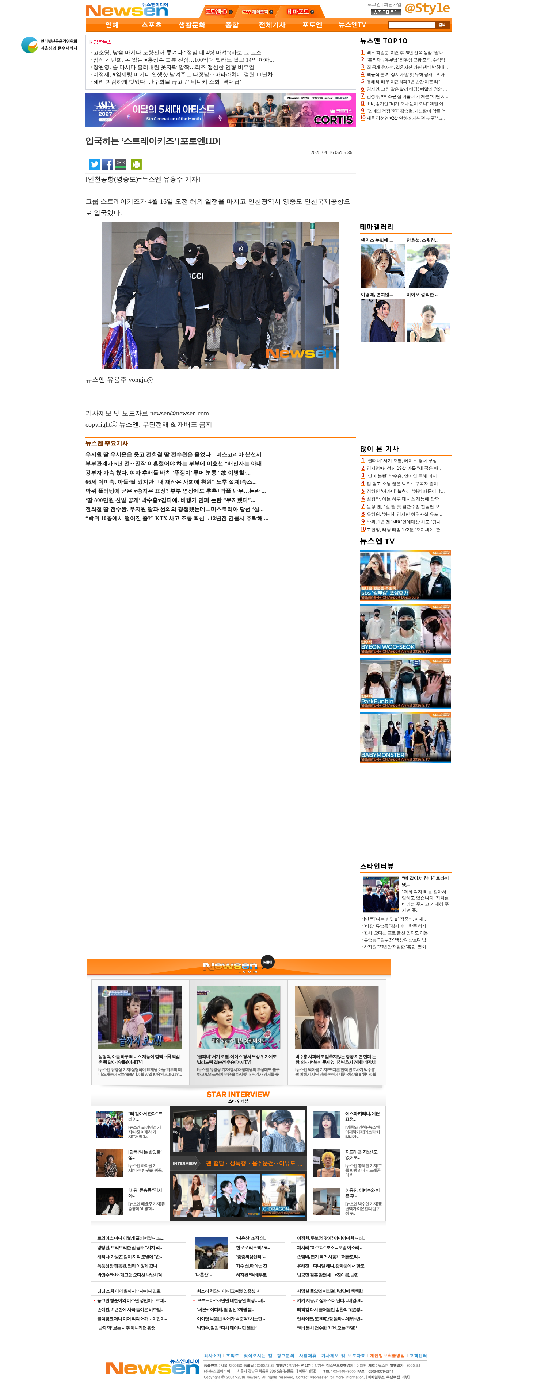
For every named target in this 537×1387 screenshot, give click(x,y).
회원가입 (392, 4)
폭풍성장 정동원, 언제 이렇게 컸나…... (130, 1265)
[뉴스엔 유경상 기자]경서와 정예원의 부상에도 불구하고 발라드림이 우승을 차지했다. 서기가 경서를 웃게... (238, 1074)
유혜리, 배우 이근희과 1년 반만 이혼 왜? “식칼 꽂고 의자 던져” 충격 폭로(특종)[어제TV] (446, 81)
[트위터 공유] (94, 163)
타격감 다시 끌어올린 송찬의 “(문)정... (329, 1309)
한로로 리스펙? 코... (253, 1247)
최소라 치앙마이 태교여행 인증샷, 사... (230, 1291)
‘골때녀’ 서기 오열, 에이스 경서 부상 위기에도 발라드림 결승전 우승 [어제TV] (237, 1059)
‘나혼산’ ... (203, 1274)
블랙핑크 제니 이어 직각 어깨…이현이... (132, 1318)
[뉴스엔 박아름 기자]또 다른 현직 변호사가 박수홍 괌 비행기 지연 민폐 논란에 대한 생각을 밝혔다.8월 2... (335, 1074)
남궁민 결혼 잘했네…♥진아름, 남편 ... (329, 1275)
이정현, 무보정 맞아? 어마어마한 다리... (331, 1238)
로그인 (374, 4)
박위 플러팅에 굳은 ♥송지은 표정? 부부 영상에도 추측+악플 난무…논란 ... (175, 491)
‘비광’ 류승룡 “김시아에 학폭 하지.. (396, 926)
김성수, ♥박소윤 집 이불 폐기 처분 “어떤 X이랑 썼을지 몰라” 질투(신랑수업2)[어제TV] (445, 96)
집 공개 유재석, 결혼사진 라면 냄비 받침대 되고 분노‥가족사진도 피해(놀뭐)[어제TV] (446, 67)
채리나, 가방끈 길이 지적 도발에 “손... (129, 1256)
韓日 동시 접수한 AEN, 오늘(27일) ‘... (328, 1327)
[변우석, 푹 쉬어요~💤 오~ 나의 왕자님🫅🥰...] (405, 653)
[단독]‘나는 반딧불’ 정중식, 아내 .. (395, 919)
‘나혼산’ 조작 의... (251, 1238)
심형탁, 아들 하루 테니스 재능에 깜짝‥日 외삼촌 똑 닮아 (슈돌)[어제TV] (139, 1059)
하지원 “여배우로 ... (253, 1275)
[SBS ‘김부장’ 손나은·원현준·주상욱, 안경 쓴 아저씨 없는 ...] (405, 599)
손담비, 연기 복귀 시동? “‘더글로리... (328, 1256)
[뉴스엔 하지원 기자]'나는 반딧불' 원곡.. (145, 1167)
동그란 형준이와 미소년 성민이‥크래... (131, 1300)
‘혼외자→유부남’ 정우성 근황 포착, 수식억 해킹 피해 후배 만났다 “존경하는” (437, 59)
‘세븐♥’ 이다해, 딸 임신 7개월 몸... (225, 1309)
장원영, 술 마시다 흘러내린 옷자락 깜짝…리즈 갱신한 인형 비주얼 (173, 67)
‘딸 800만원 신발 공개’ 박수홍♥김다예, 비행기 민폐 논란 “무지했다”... (170, 500)
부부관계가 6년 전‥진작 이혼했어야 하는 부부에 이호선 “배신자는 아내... (175, 463)
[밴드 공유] (120, 163)
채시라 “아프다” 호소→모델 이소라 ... (329, 1247)
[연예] (111, 30)
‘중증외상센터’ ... (250, 1256)
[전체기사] (272, 30)
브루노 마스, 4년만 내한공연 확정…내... (231, 1300)
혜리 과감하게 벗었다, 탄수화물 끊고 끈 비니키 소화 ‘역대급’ (167, 82)
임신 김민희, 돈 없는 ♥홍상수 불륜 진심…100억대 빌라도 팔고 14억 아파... (183, 60)
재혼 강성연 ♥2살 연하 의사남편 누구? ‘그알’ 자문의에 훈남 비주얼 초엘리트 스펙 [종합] (447, 118)
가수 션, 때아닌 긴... (252, 1265)
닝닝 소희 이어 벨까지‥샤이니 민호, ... (130, 1291)
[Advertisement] (406, 170)
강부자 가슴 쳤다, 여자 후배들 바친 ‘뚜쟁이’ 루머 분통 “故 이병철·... (168, 473)
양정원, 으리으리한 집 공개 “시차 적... (129, 1247)
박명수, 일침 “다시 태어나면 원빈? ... (228, 1327)
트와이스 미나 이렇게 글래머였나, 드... (130, 1238)
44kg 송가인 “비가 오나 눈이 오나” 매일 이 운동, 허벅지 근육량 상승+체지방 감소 (440, 103)
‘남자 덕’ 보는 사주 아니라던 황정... (127, 1327)
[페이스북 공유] (107, 163)
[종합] (232, 30)
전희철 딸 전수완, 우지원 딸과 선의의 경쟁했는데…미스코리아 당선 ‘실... (174, 509)
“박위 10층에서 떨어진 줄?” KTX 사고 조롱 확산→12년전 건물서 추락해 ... (176, 518)
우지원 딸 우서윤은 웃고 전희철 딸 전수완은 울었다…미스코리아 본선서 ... (176, 454)
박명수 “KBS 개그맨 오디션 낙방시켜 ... (131, 1275)
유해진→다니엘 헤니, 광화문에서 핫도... (331, 1265)
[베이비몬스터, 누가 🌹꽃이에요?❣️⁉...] (405, 761)
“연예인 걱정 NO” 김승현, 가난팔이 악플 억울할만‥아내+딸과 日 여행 (431, 111)
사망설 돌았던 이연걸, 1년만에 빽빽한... (331, 1291)
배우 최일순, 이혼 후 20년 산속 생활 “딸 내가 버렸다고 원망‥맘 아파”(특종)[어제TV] (444, 52)
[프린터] (136, 163)
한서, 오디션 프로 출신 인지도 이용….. (399, 932)
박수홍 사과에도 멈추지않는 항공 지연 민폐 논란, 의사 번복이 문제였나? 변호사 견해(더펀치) (335, 1059)
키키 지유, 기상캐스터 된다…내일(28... (330, 1300)
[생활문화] (191, 30)
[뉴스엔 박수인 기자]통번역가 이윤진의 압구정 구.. (363, 1208)
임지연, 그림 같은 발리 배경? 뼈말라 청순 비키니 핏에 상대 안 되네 (428, 89)
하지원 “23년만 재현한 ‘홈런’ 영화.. (396, 946)
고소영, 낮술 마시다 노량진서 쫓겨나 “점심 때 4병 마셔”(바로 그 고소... (179, 52)
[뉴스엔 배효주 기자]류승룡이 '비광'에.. (146, 1206)
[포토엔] (312, 30)
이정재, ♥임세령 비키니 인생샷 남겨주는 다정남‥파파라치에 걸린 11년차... (185, 74)
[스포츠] (151, 30)
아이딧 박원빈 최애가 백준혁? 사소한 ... (231, 1318)
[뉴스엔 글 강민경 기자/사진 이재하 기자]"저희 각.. (144, 1132)
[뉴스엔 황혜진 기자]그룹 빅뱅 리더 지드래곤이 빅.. (363, 1170)
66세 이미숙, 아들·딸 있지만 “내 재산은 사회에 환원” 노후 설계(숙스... (171, 482)
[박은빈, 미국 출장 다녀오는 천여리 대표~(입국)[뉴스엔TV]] (405, 707)
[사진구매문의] (386, 14)
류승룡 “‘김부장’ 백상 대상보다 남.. (396, 939)
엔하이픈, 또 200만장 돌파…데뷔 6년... (329, 1318)
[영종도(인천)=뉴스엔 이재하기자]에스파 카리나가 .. (362, 1132)
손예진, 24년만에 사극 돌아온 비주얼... (130, 1309)
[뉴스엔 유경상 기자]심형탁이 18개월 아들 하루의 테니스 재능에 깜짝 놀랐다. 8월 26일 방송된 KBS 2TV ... (140, 1071)
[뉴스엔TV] (352, 30)
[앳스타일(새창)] (427, 13)
